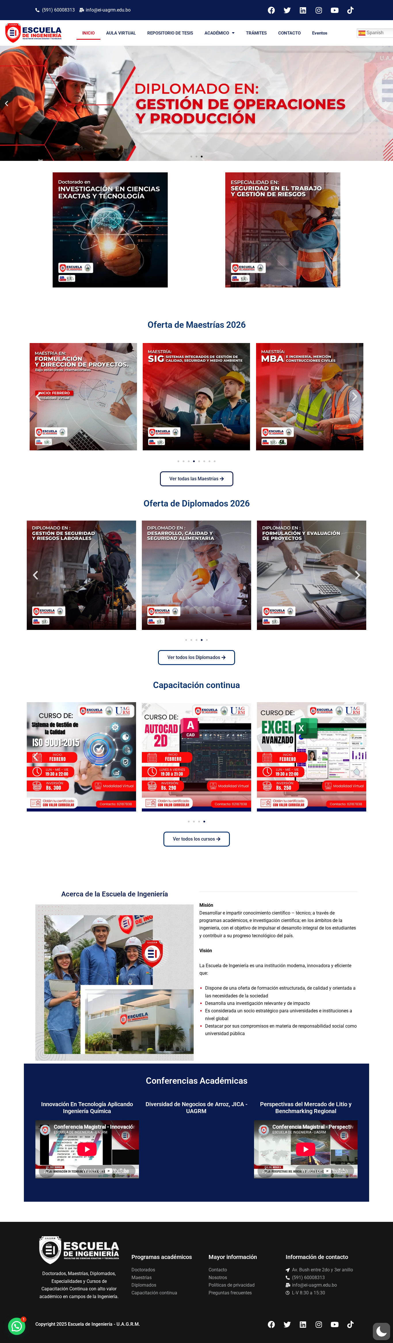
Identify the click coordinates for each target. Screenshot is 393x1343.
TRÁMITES (256, 33)
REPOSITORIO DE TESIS (170, 33)
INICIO (88, 33)
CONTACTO (289, 33)
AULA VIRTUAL (121, 33)
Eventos (319, 33)
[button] (6, 103)
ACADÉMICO (217, 33)
